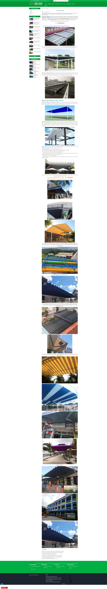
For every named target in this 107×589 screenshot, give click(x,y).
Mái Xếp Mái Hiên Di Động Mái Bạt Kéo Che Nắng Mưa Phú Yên (36, 19)
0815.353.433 (36, 0)
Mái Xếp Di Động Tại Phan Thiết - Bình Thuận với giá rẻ (36, 27)
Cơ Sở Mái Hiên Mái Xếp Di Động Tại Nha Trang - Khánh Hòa (36, 34)
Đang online (64, 574)
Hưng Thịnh (51, 16)
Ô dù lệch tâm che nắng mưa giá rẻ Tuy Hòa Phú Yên (49, 553)
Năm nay (63, 581)
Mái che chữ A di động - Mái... (37, 65)
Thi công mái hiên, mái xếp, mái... (36, 61)
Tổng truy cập (64, 582)
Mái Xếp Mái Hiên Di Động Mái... (36, 72)
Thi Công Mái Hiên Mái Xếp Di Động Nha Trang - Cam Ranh (53, 579)
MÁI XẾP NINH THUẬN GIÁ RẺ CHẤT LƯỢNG (51, 576)
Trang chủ (43, 8)
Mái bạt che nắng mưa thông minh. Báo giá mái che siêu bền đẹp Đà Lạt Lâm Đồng (53, 551)
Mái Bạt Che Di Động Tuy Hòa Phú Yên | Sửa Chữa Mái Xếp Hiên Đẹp (36, 23)
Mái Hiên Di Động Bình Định (36, 37)
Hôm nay (63, 577)
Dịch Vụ (47, 8)
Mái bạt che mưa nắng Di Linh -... (36, 68)
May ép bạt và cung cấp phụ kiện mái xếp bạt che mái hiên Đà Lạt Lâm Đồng (52, 556)
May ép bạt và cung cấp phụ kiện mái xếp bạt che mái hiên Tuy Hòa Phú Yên (52, 555)
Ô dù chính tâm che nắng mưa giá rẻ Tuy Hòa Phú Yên (49, 554)
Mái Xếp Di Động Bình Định (36, 48)
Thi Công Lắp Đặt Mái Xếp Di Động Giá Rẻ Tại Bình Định (36, 42)
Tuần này (63, 578)
